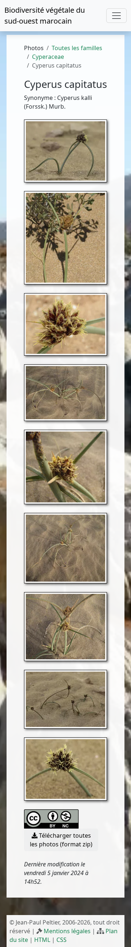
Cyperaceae (48, 57)
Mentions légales (67, 931)
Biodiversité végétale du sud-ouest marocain (44, 15)
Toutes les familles (77, 48)
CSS (61, 940)
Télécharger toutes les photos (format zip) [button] (61, 839)
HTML (42, 940)
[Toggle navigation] (116, 15)
